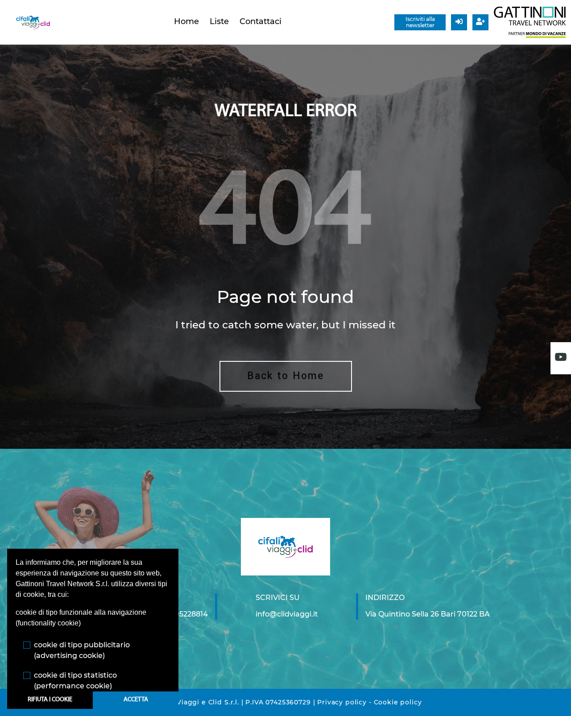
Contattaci (260, 21)
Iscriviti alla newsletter (420, 22)
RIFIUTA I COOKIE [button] (50, 699)
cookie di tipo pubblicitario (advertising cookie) (82, 650)
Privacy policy (342, 702)
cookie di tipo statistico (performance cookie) (75, 680)
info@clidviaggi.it (287, 614)
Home (186, 21)
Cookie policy (398, 702)
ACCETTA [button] (136, 699)
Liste (219, 21)
